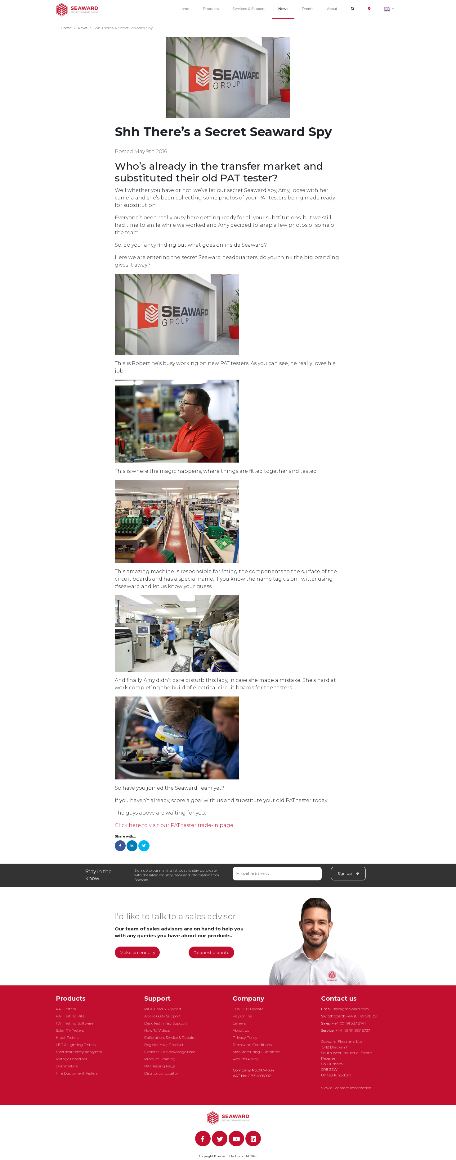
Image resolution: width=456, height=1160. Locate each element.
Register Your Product (164, 1044)
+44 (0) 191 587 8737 (352, 1030)
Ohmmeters (67, 1066)
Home (184, 9)
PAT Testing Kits (70, 1016)
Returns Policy (245, 1059)
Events (307, 9)
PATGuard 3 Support (162, 1009)
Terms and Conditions (252, 1044)
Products (211, 9)
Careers (239, 1023)
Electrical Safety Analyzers (79, 1051)
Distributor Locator (161, 1073)
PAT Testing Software (74, 1023)
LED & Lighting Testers (76, 1044)
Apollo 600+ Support (162, 1016)
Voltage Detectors (71, 1059)
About (332, 9)
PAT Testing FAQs (159, 1066)
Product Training (159, 1059)
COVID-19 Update (248, 1009)
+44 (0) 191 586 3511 (362, 1016)
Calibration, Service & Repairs (169, 1037)
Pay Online (242, 1016)
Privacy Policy (245, 1037)
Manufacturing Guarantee (256, 1051)
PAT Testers (66, 1009)
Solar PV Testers (70, 1030)
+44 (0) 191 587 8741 (349, 1023)
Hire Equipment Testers (76, 1073)
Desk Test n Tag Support (165, 1023)
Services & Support (248, 9)
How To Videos (157, 1030)
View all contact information (346, 1087)
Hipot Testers (67, 1037)
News (283, 9)
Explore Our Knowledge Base (169, 1051)
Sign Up (345, 873)
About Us (241, 1030)
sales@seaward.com (351, 1009)
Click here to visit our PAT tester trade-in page (174, 825)
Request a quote (211, 952)
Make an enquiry (137, 952)
